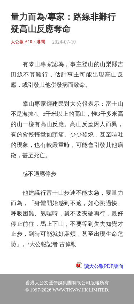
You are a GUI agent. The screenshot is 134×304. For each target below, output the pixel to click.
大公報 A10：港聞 (28, 42)
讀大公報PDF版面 (103, 266)
